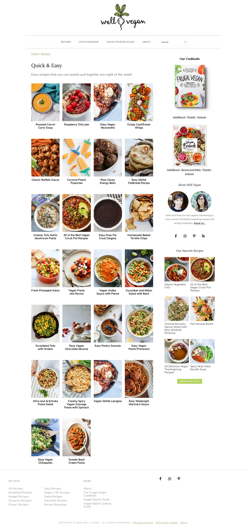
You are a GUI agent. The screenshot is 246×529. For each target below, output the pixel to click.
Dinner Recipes (18, 504)
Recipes (45, 53)
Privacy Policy (143, 522)
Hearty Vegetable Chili (175, 286)
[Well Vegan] (123, 32)
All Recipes (16, 488)
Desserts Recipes (20, 500)
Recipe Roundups (55, 504)
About (87, 488)
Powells (191, 117)
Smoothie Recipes (55, 500)
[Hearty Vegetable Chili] (177, 280)
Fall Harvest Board (201, 323)
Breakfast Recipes (20, 492)
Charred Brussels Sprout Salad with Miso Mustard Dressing (176, 328)
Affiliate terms (166, 522)
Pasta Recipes (53, 496)
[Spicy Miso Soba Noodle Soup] (202, 362)
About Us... (200, 223)
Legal (184, 522)
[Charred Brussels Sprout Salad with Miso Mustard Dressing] (177, 320)
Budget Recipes (19, 496)
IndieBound (179, 117)
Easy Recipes (52, 488)
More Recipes (189, 381)
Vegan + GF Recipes (57, 492)
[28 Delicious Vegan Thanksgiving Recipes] (177, 362)
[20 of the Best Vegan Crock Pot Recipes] (202, 280)
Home (34, 53)
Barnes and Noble (191, 169)
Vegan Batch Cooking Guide (97, 505)
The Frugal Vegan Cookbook (95, 494)
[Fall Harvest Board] (202, 320)
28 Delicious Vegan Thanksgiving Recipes (176, 369)
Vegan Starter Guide (97, 499)
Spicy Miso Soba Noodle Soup (200, 368)
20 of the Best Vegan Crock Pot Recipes (200, 287)
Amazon (201, 117)
